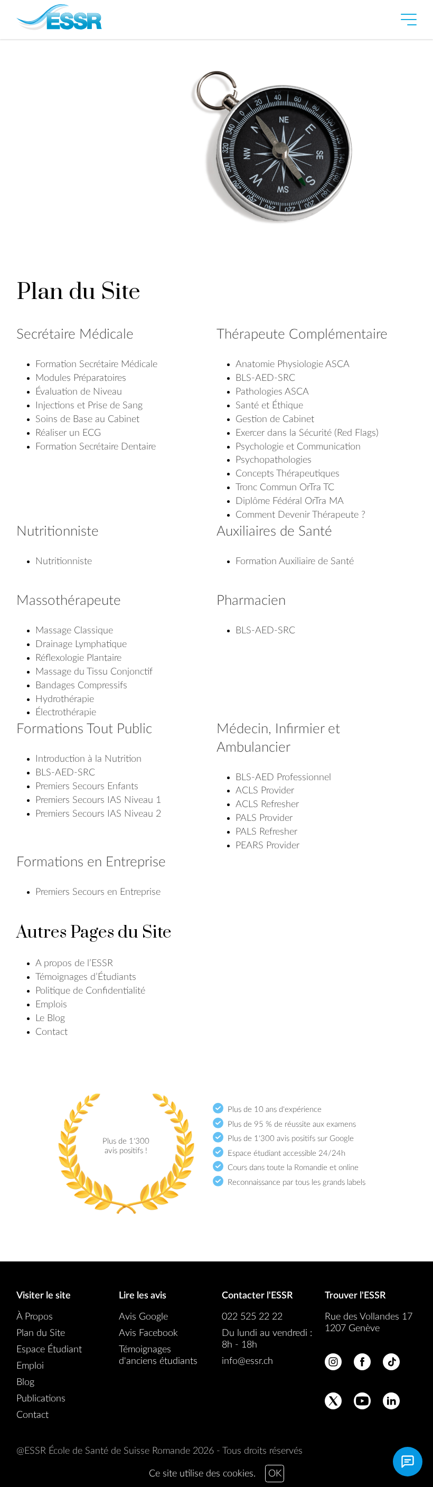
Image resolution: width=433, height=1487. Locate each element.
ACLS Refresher (267, 804)
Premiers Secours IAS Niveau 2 (98, 814)
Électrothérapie (65, 712)
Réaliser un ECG (68, 433)
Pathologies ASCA (272, 392)
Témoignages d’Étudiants (85, 977)
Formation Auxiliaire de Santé (295, 561)
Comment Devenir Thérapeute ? (300, 515)
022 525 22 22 (252, 1317)
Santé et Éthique (269, 405)
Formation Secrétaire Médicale (96, 364)
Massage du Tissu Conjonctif (94, 672)
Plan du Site (40, 1333)
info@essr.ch (247, 1361)
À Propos (34, 1317)
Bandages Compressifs (81, 685)
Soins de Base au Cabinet (87, 419)
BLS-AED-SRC (265, 378)
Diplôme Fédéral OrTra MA (290, 501)
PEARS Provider (267, 845)
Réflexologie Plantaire (78, 658)
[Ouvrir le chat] (407, 1461)
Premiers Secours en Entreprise (98, 892)
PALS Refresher (266, 832)
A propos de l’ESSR (74, 963)
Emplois (51, 1004)
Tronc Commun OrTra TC (285, 487)
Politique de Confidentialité (90, 991)
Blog (25, 1382)
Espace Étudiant (49, 1349)
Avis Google (143, 1317)
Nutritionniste (63, 561)
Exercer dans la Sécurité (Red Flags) (307, 433)
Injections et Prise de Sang (89, 405)
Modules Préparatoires (80, 378)
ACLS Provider (265, 791)
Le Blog (50, 1018)
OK (274, 1474)
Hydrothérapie (64, 699)
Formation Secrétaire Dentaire (95, 447)
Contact (51, 1032)
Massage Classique (74, 630)
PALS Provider (264, 818)
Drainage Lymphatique (81, 644)
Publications (40, 1399)
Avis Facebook (148, 1333)
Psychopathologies (274, 460)
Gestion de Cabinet (275, 419)
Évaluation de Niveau (78, 392)
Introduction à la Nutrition (88, 759)
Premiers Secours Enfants (86, 786)
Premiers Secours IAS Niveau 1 (98, 800)
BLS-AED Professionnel (283, 777)
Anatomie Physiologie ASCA (293, 364)
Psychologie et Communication (298, 447)
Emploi (30, 1366)
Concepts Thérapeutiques (288, 474)
